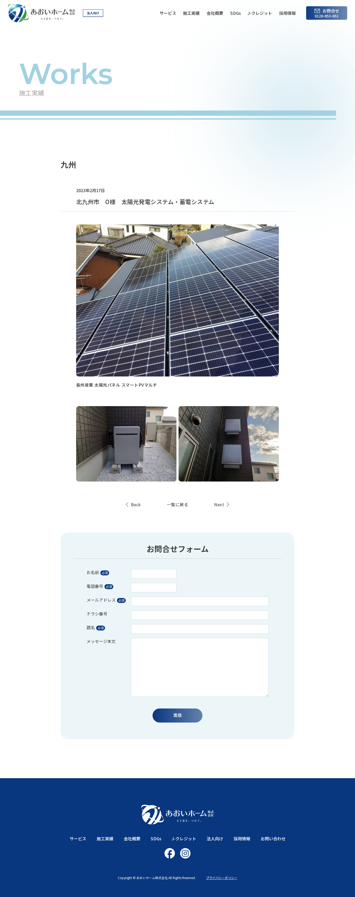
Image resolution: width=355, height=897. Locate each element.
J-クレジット (260, 13)
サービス (168, 13)
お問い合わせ (273, 838)
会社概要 (215, 13)
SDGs (235, 13)
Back (136, 504)
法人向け (93, 13)
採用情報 (287, 13)
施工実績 (191, 13)
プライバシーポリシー (221, 877)
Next (219, 504)
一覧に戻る (177, 504)
